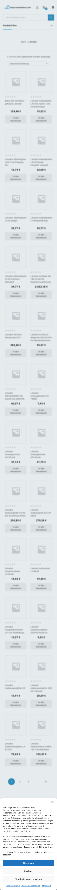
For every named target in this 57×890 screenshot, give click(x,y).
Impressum (46, 886)
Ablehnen (28, 871)
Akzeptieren (28, 863)
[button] (52, 802)
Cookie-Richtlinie (13, 886)
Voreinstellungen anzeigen (28, 879)
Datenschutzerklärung (30, 886)
